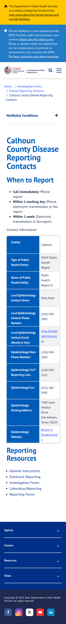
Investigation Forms (29, 86)
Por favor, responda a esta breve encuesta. (34, 56)
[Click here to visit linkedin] (51, 612)
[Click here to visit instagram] (19, 612)
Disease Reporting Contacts (26, 91)
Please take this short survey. (36, 39)
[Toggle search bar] (49, 70)
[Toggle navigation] (58, 70)
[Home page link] (24, 70)
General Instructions (25, 471)
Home (8, 86)
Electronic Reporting (25, 476)
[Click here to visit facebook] (8, 612)
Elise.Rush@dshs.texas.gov (49, 336)
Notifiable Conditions (22, 115)
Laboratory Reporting (26, 488)
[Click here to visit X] (30, 612)
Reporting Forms (22, 494)
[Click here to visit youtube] (40, 612)
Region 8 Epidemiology (49, 434)
